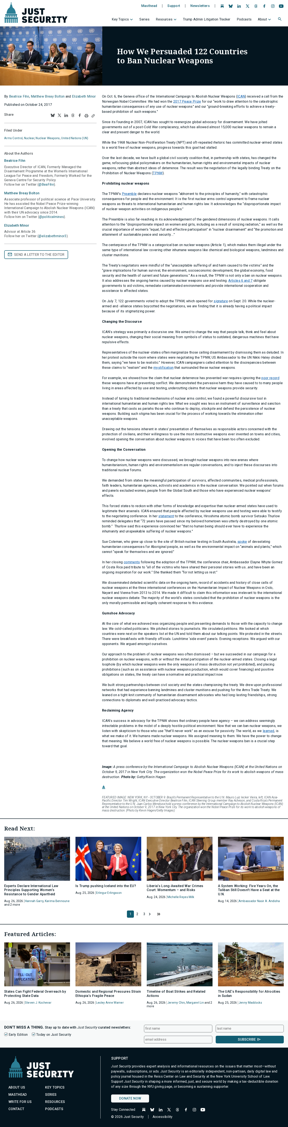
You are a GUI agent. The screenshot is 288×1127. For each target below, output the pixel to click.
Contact (16, 1109)
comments (132, 562)
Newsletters (200, 6)
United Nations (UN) (74, 138)
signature (221, 301)
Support (173, 6)
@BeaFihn (46, 184)
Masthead (149, 6)
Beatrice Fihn (19, 96)
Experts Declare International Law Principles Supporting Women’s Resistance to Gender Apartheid (31, 890)
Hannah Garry (34, 901)
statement (166, 516)
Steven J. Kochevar (38, 1002)
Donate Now (130, 1098)
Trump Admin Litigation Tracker (206, 19)
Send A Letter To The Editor (39, 255)
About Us (16, 1087)
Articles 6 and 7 (240, 281)
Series (144, 19)
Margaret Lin (195, 1002)
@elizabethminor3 (52, 236)
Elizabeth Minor (84, 96)
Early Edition (18, 1035)
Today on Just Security (53, 1035)
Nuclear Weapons (48, 138)
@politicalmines (51, 217)
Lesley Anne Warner (110, 1002)
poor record (270, 378)
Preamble (129, 194)
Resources (164, 19)
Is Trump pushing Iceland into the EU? (105, 886)
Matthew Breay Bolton (48, 96)
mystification (163, 368)
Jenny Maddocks (250, 1002)
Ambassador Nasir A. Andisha (259, 901)
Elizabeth (16, 225)
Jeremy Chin (176, 1002)
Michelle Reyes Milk (180, 897)
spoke (242, 542)
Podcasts (244, 19)
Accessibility (163, 1117)
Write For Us (20, 1102)
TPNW (158, 173)
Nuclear (29, 138)
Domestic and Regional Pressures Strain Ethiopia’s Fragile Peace (108, 994)
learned (268, 731)
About (262, 19)
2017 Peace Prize (187, 101)
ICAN (241, 96)
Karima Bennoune (57, 901)
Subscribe (247, 1039)
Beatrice (14, 161)
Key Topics (120, 19)
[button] (280, 19)
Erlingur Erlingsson (109, 892)
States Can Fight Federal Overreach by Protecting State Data (35, 994)
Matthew (21, 193)
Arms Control (13, 138)
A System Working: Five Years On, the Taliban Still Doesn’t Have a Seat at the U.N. (249, 890)
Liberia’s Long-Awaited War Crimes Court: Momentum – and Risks (175, 888)
